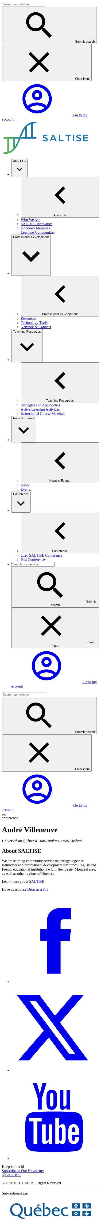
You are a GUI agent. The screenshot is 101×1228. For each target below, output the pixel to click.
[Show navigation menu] (4, 815)
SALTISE (36, 881)
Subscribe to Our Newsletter (23, 1171)
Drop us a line (37, 889)
